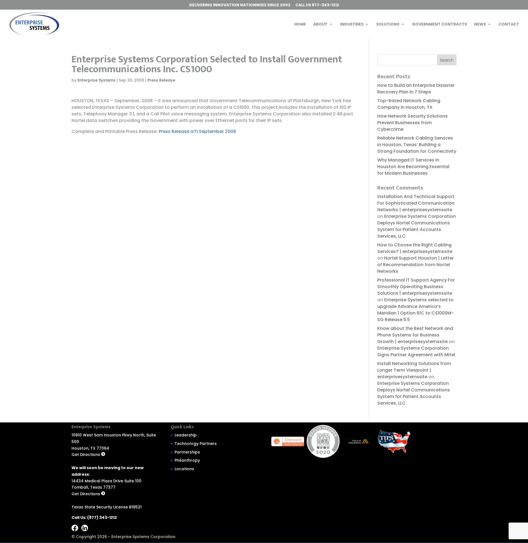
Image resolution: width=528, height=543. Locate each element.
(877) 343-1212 (102, 517)
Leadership (186, 435)
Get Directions (86, 454)
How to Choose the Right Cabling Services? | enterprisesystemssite (414, 248)
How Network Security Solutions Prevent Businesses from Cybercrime (412, 122)
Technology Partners (196, 443)
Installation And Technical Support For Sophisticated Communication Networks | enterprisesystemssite (416, 203)
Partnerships (187, 452)
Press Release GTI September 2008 (197, 131)
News (480, 24)
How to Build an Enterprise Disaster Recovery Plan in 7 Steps (416, 88)
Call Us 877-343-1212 (317, 5)
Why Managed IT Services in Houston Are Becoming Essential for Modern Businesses (413, 166)
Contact (509, 24)
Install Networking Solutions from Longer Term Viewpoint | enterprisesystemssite (414, 370)
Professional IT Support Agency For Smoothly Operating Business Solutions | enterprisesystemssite (416, 286)
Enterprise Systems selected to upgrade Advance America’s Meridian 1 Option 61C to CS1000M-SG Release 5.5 (415, 310)
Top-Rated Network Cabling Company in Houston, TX (408, 104)
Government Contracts (439, 24)
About (320, 24)
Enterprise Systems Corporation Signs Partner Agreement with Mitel (416, 351)
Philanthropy (187, 460)
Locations (184, 469)
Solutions (387, 24)
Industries (352, 24)
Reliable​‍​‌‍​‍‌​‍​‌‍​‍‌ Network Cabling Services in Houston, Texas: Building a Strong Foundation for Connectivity (416, 144)
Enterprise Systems (97, 80)
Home (300, 24)
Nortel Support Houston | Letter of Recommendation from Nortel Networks (415, 264)
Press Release (161, 80)
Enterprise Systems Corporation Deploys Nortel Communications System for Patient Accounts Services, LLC (416, 226)
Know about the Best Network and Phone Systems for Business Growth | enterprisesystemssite (415, 335)
